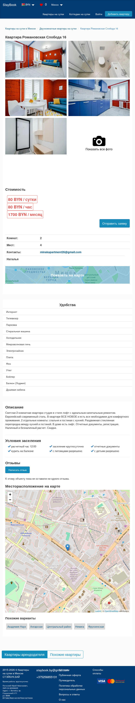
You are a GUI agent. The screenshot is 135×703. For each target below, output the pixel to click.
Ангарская (36, 626)
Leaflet (98, 611)
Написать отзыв (17, 470)
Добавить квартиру (118, 14)
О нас (62, 699)
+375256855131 (46, 677)
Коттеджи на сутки (79, 14)
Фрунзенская (96, 626)
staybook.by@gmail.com (52, 670)
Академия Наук (16, 626)
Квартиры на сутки (53, 14)
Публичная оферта (70, 675)
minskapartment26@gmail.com (60, 252)
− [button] (10, 500)
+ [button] (10, 494)
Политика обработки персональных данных (72, 687)
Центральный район (59, 626)
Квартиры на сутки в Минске (16, 671)
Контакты (64, 669)
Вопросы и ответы (69, 694)
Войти (98, 14)
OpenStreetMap (111, 611)
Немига (79, 626)
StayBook (9, 4)
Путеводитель (67, 680)
